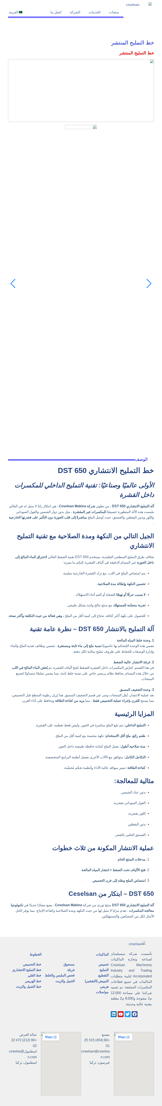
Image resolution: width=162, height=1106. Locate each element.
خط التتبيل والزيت (28, 986)
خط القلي (34, 975)
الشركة (75, 12)
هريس (104, 986)
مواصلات (102, 992)
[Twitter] (128, 1014)
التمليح (104, 970)
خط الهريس (33, 981)
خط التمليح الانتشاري (26, 970)
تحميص (104, 964)
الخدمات (94, 12)
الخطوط (35, 954)
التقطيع (103, 975)
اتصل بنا (55, 12)
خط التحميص (32, 964)
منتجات (114, 12)
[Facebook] (135, 1014)
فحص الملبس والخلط (60, 975)
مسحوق (69, 964)
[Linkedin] (114, 1014)
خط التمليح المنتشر (132, 42)
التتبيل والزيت (65, 981)
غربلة (71, 970)
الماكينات (102, 954)
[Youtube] (121, 1014)
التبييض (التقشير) (97, 981)
